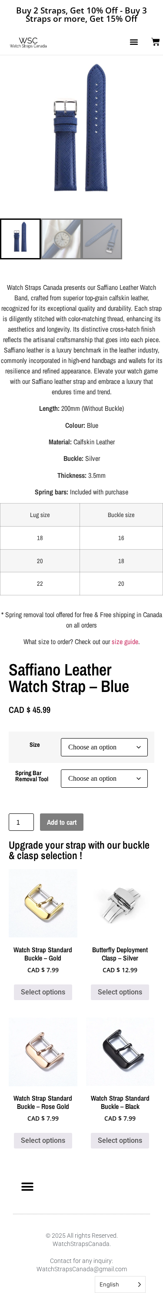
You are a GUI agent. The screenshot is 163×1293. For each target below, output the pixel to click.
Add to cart (62, 822)
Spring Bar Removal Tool (31, 776)
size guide (125, 641)
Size (35, 745)
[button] (133, 41)
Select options (43, 992)
